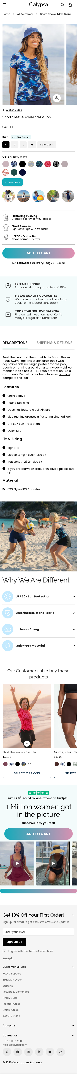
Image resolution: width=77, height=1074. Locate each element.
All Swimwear (25, 14)
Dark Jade (14, 172)
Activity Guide (11, 1016)
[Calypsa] (38, 5)
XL (32, 144)
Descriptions (15, 342)
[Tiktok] (60, 1052)
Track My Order (12, 979)
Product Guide (12, 1004)
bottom (64, 374)
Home (6, 14)
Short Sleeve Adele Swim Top (20, 752)
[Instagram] (28, 1052)
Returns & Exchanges (16, 992)
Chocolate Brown (57, 764)
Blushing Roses (47, 164)
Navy (22, 172)
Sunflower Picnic (31, 164)
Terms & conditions (41, 951)
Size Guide (22, 137)
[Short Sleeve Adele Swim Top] (27, 716)
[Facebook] (17, 1052)
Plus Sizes (45, 144)
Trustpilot (9, 958)
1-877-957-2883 (13, 1041)
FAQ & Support (12, 973)
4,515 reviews (44, 798)
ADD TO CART (38, 833)
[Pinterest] (7, 1052)
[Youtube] (50, 1052)
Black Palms (56, 164)
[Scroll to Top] (70, 1055)
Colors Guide (11, 1010)
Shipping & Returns (55, 342)
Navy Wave (14, 164)
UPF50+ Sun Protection (24, 424)
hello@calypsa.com (15, 1045)
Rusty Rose (5, 172)
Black (22, 164)
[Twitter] (39, 1052)
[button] (70, 5)
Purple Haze (5, 164)
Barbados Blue (39, 164)
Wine (64, 164)
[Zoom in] (57, 98)
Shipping (8, 985)
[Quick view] (27, 744)
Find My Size (10, 998)
